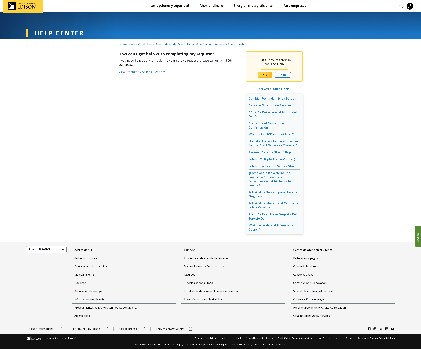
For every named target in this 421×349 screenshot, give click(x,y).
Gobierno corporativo (87, 258)
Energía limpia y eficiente (253, 5)
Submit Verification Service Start (272, 166)
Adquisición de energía (88, 291)
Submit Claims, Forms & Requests (313, 291)
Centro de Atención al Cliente (136, 44)
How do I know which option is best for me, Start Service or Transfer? (274, 143)
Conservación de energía (308, 299)
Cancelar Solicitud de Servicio (270, 105)
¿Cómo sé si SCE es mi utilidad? (271, 134)
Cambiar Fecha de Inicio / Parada (272, 98)
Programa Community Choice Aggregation (319, 307)
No (285, 74)
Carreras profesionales (170, 329)
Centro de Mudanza (305, 266)
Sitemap (349, 338)
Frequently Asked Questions (231, 44)
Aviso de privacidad (231, 338)
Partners (189, 250)
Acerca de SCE (83, 250)
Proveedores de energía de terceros (206, 258)
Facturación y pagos (305, 258)
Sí (267, 74)
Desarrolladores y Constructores (204, 266)
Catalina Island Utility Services (311, 316)
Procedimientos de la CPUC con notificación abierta (105, 307)
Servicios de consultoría (198, 283)
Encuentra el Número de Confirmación (266, 125)
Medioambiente (84, 274)
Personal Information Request (259, 338)
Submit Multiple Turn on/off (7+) (272, 159)
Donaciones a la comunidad (91, 266)
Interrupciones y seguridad (168, 5)
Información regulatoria (89, 299)
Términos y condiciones (206, 338)
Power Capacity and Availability (203, 299)
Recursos (189, 274)
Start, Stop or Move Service (195, 44)
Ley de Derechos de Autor (329, 338)
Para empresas (294, 5)
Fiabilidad (80, 283)
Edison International (41, 329)
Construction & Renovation (310, 283)
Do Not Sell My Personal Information (295, 338)
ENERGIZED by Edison (86, 329)
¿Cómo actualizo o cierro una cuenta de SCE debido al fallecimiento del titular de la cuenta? (270, 179)
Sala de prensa (128, 329)
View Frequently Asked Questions (142, 72)
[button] (401, 6)
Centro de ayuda (166, 44)
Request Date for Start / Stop (270, 152)
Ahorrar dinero (211, 5)
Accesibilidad (82, 316)
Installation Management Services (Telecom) (211, 291)
